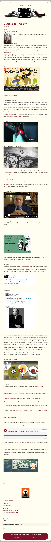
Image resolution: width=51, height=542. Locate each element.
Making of (22, 5)
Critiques (10, 2)
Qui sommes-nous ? (14, 534)
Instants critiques (45, 2)
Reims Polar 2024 (11, 500)
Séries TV (29, 5)
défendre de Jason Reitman (21, 401)
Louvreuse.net (24, 537)
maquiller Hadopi (37, 267)
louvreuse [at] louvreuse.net (35, 477)
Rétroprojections (33, 2)
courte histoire (26, 266)
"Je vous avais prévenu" (29, 49)
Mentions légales (30, 534)
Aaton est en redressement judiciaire (16, 47)
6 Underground (10, 502)
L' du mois (9, 398)
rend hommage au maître (41, 170)
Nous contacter (37, 534)
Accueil (3, 2)
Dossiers (17, 2)
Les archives (22, 534)
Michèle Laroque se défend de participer (17, 116)
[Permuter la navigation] (4, 528)
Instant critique (6, 27)
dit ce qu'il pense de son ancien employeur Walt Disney (31, 389)
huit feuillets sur (21, 410)
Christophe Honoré (25, 442)
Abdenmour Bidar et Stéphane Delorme (26, 57)
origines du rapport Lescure (9, 267)
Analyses (24, 2)
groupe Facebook (9, 114)
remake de (37, 386)
